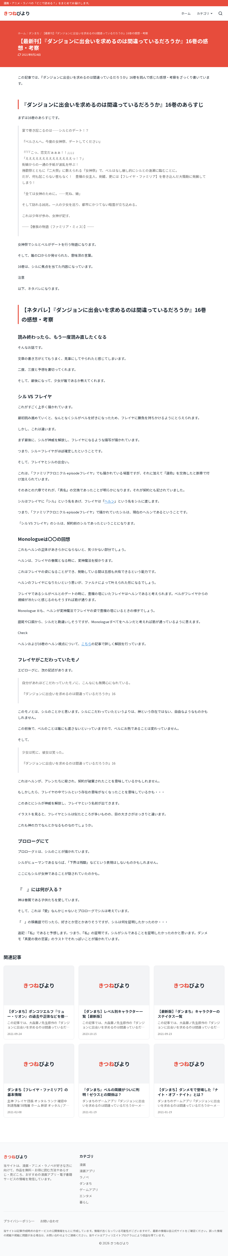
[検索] (220, 13)
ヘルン (109, 501)
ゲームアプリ (88, 1189)
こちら (86, 643)
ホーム (186, 13)
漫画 (82, 1164)
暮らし (84, 1202)
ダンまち (34, 33)
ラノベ (84, 1177)
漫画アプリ (87, 1171)
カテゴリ (203, 13)
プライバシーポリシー (19, 1221)
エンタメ (85, 1196)
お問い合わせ (49, 1221)
